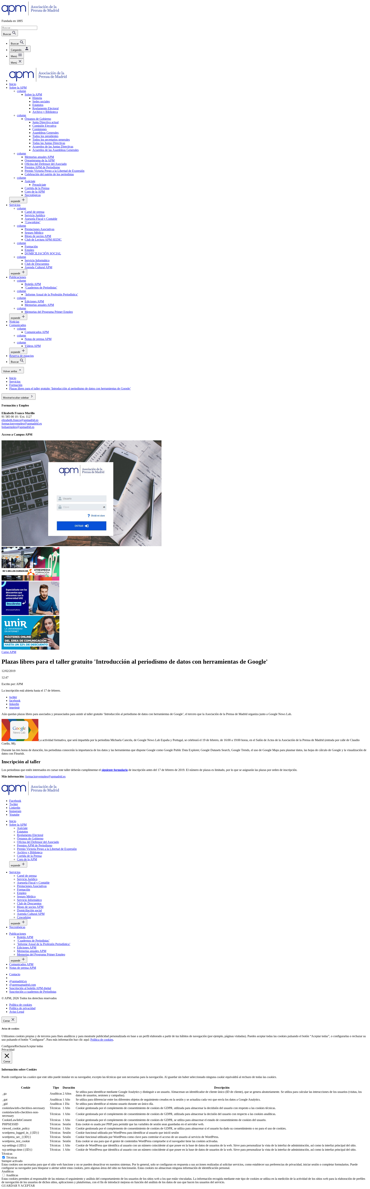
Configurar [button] (8, 1046)
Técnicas (11, 1157)
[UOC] (30, 614)
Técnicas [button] (7, 1153)
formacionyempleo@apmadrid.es (22, 423)
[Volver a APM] (30, 14)
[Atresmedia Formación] (30, 579)
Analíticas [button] (8, 1171)
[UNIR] (30, 648)
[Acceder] (81, 545)
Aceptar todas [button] (34, 1046)
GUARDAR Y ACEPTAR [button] (18, 1185)
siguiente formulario (115, 770)
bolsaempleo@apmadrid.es (18, 427)
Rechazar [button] (20, 1046)
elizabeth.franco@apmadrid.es (20, 420)
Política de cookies (101, 1039)
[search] (17, 42)
